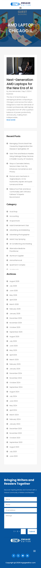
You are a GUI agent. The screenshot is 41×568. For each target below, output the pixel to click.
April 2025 (13, 355)
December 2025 (16, 318)
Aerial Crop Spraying (17, 239)
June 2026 (14, 290)
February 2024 (15, 419)
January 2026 (15, 313)
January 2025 (15, 369)
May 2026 (13, 295)
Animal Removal (16, 260)
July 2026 (13, 286)
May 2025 (13, 350)
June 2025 (14, 346)
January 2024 (15, 424)
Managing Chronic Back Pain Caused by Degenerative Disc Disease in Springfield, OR (21, 146)
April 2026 (13, 300)
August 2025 (14, 336)
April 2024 (13, 410)
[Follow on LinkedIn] (27, 556)
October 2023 (15, 438)
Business (10, 94)
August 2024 (14, 392)
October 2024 (15, 382)
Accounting (14, 216)
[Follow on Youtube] (23, 556)
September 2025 (16, 332)
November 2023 (16, 433)
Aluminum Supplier (17, 256)
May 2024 (13, 405)
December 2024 (16, 373)
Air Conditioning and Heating (21, 244)
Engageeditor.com (28, 563)
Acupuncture (15, 221)
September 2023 (16, 442)
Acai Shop (13, 211)
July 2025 (13, 341)
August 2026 (14, 281)
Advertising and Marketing (20, 230)
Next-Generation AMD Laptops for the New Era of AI (20, 83)
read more (11, 120)
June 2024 (14, 401)
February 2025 (15, 364)
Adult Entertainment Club (19, 225)
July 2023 (13, 451)
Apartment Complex (17, 265)
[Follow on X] (18, 556)
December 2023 (16, 428)
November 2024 (16, 378)
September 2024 (16, 387)
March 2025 (14, 359)
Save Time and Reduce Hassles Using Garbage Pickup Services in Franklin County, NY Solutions (22, 156)
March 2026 (14, 304)
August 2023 (14, 447)
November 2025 (16, 323)
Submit (32, 531)
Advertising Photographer (19, 234)
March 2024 (14, 415)
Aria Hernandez (15, 91)
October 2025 (15, 327)
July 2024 (13, 396)
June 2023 (14, 456)
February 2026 (15, 309)
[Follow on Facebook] (14, 556)
